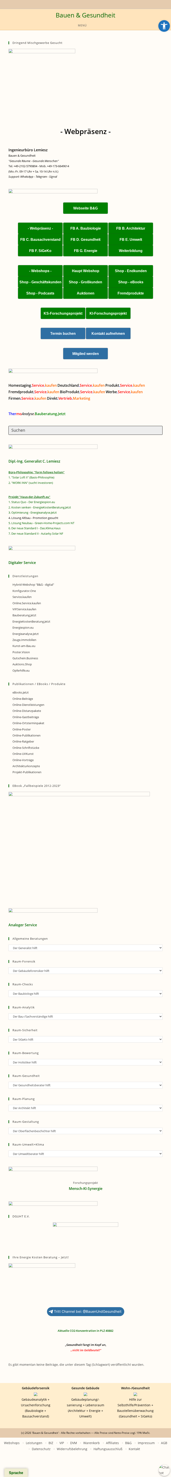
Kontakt (134, 1449)
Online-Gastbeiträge (25, 717)
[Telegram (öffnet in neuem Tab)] (94, 4)
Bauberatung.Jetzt (24, 615)
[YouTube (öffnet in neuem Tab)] (76, 4)
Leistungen (34, 1443)
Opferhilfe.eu (21, 670)
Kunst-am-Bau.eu (23, 646)
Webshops (12, 1443)
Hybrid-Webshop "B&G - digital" (33, 585)
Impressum (146, 1443)
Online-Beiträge (22, 699)
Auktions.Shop (22, 664)
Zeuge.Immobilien (24, 640)
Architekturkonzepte (26, 766)
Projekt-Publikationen (26, 772)
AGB (164, 1443)
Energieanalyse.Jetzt (25, 634)
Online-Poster (21, 729)
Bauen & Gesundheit (85, 15)
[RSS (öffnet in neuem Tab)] (86, 4)
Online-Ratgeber (23, 741)
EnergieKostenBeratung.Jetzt (31, 621)
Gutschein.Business (25, 658)
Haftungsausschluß (108, 1449)
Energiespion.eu (23, 627)
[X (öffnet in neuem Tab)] (72, 4)
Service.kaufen (22, 597)
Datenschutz (41, 1449)
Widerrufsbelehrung (72, 1449)
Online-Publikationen (26, 735)
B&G (128, 1443)
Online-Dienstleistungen (28, 705)
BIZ (51, 1443)
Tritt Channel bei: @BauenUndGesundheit (88, 1311)
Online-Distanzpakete (26, 711)
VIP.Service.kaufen (24, 609)
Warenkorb (91, 1443)
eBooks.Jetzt (20, 692)
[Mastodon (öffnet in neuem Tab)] (98, 4)
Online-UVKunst (23, 754)
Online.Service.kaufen (26, 603)
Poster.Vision (21, 652)
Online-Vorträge (23, 760)
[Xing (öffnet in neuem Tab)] (81, 4)
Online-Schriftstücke (25, 748)
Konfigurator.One (24, 591)
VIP (61, 1443)
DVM (73, 1443)
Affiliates (112, 1443)
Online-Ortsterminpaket (28, 723)
